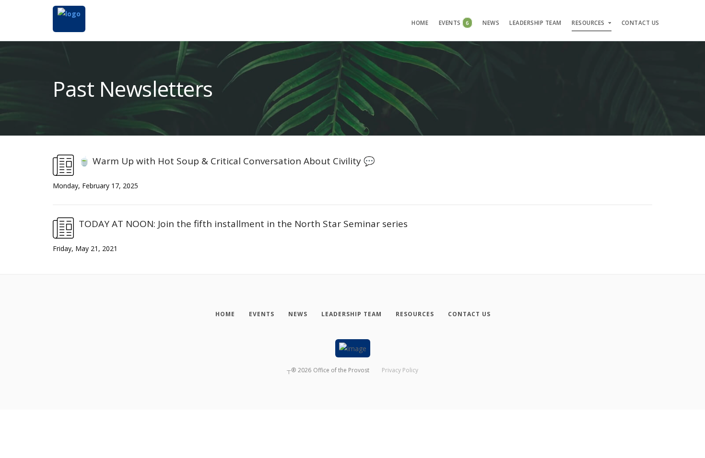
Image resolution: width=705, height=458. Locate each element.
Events (454, 22)
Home (419, 22)
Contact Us (640, 22)
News (490, 22)
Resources (588, 22)
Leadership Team (535, 22)
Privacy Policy (400, 370)
